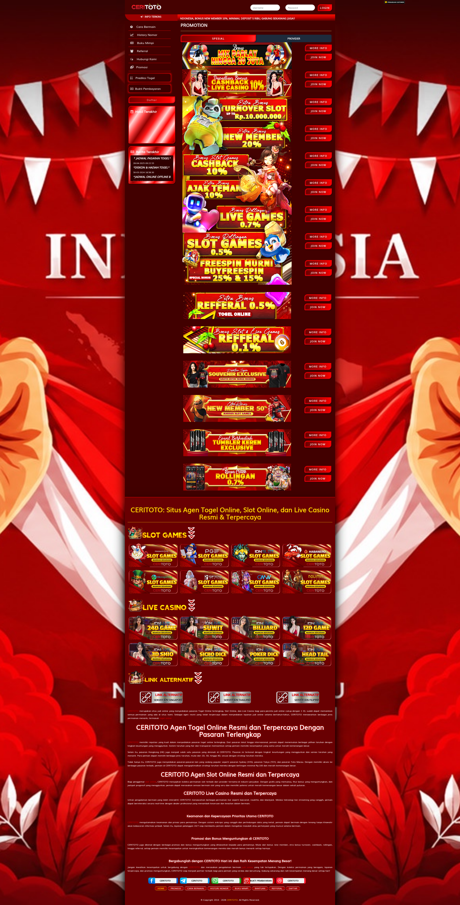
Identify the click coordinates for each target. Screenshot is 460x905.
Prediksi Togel (145, 78)
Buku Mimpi (144, 43)
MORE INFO (318, 48)
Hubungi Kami (146, 59)
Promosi (141, 67)
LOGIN (325, 8)
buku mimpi (241, 888)
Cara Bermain (145, 26)
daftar (293, 888)
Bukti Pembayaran (148, 88)
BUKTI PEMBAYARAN (261, 880)
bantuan (260, 888)
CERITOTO (165, 880)
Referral (141, 51)
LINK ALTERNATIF (168, 697)
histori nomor (219, 888)
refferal (277, 888)
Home (161, 888)
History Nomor (146, 35)
